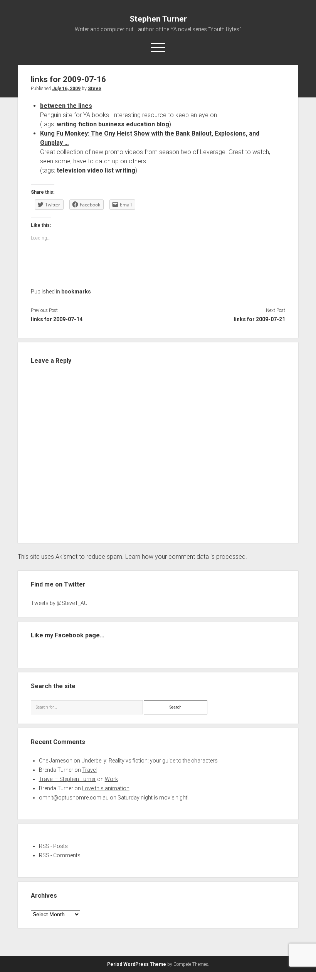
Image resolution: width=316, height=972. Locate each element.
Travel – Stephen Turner (67, 779)
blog (162, 124)
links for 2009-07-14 (56, 319)
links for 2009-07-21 (259, 319)
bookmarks (76, 291)
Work (111, 779)
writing (67, 124)
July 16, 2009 (66, 88)
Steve (94, 88)
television (71, 170)
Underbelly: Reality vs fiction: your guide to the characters (149, 760)
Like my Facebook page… (67, 635)
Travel (89, 770)
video (95, 170)
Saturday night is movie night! (153, 797)
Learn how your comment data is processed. (186, 556)
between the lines (66, 105)
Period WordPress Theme (136, 964)
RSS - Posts (53, 846)
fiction (87, 124)
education (140, 124)
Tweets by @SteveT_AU (59, 603)
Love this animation (105, 788)
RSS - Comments (60, 855)
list (109, 170)
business (111, 124)
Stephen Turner (158, 18)
